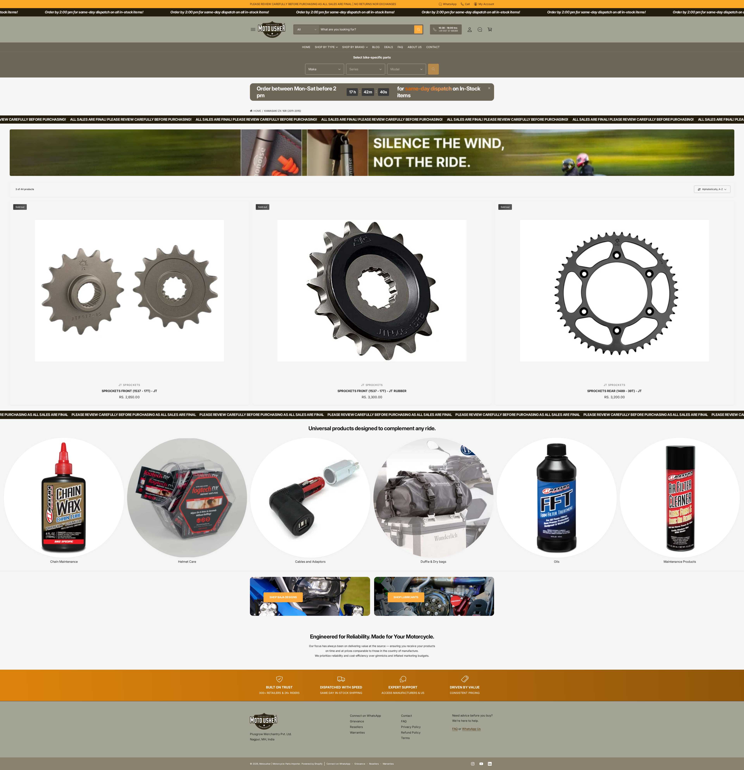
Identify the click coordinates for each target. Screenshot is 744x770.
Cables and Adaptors (310, 562)
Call (467, 4)
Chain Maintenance (64, 562)
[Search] (433, 69)
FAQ (403, 721)
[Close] (489, 88)
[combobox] (371, 29)
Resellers (356, 727)
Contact (406, 716)
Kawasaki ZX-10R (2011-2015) (282, 110)
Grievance (357, 721)
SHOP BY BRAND (353, 47)
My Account (486, 4)
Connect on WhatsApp (365, 716)
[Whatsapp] (480, 29)
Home (257, 110)
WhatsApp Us (471, 729)
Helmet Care (187, 562)
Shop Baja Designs (283, 597)
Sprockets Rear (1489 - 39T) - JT (614, 391)
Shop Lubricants (406, 597)
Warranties (357, 732)
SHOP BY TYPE (325, 47)
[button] (253, 29)
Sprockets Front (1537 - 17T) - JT (129, 391)
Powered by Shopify (311, 763)
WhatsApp (449, 4)
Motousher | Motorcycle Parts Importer (279, 763)
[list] (372, 685)
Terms (405, 738)
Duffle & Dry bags (433, 562)
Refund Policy (410, 732)
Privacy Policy (411, 727)
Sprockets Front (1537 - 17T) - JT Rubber (372, 391)
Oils (556, 562)
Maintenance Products (680, 562)
